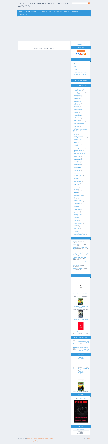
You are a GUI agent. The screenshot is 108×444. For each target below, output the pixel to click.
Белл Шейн (76, 225)
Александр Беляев (77, 139)
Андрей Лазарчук (77, 156)
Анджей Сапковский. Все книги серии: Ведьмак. (81, 307)
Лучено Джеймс (77, 197)
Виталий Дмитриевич (78, 159)
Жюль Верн (76, 145)
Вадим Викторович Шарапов (79, 153)
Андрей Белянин (77, 120)
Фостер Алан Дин (77, 209)
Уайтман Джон (76, 206)
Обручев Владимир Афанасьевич (80, 137)
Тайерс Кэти (76, 204)
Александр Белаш (77, 161)
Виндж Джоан (76, 173)
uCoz (89, 438)
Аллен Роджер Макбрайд (78, 179)
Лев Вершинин (76, 165)
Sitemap (26, 439)
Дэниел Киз (76, 231)
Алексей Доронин (77, 95)
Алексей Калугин (77, 96)
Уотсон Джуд (76, 208)
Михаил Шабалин (77, 158)
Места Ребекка (77, 212)
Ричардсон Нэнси (77, 214)
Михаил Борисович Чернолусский (80, 140)
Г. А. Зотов (76, 124)
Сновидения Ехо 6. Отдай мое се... (79, 350)
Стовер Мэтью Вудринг (78, 201)
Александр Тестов (77, 115)
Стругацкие (76, 134)
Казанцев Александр (78, 136)
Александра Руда (77, 118)
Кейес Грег (76, 192)
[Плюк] (81, 422)
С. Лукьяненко (76, 128)
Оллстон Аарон (77, 198)
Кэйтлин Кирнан (77, 162)
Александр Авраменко (78, 150)
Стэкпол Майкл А (77, 203)
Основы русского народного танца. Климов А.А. (80, 332)
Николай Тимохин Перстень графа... (80, 347)
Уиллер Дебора (77, 222)
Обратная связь (37, 438)
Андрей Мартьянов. (77, 101)
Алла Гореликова (77, 170)
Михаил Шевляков (77, 167)
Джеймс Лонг (76, 110)
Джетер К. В (76, 187)
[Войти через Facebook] (79, 54)
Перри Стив (76, 178)
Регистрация (79, 44)
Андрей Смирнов (77, 117)
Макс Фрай (86, 349)
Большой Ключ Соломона (77, 268)
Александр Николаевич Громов (80, 89)
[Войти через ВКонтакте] (76, 54)
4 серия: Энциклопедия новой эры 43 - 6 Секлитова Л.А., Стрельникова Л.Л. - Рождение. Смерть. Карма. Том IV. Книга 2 (81, 293)
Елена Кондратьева (77, 229)
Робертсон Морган (77, 133)
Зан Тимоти (76, 189)
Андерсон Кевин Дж (77, 181)
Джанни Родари (77, 147)
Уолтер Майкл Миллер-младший (80, 234)
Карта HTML (22, 439)
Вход (83, 44)
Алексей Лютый (77, 98)
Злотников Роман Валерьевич (79, 148)
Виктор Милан (76, 107)
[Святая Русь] (81, 398)
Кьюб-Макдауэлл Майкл (78, 195)
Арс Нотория (75, 241)
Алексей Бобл (76, 93)
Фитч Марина (76, 217)
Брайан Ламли (76, 106)
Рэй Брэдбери (76, 176)
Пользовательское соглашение (24, 440)
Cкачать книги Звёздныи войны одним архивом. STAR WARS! (80, 261)
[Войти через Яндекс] (81, 54)
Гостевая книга (30, 438)
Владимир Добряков (78, 109)
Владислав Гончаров (78, 154)
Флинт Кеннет (76, 220)
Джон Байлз (76, 112)
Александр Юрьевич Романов (79, 92)
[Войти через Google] (83, 54)
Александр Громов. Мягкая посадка (81, 319)
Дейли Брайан (76, 184)
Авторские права (32, 439)
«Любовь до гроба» (76, 343)
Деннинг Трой (76, 186)
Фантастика (28, 42)
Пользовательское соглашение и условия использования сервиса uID (34, 441)
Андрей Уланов (77, 104)
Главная (20, 42)
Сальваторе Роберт (77, 200)
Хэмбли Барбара (77, 211)
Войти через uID (81, 51)
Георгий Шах (76, 142)
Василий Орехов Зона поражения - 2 (79, 251)
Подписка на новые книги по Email (46, 438)
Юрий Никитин (76, 151)
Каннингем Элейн (77, 190)
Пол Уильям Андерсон (78, 175)
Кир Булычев (76, 226)
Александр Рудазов (77, 90)
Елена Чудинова (77, 228)
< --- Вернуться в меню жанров (25, 43)
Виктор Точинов (77, 172)
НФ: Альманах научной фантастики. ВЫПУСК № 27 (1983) (80, 130)
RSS (18, 439)
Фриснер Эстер (77, 215)
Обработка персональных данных (36, 440)
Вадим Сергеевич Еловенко (79, 121)
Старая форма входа (81, 56)
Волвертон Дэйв (77, 183)
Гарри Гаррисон (77, 126)
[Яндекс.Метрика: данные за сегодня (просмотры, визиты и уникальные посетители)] (80, 429)
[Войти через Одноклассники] (85, 54)
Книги (24, 42)
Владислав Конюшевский (79, 123)
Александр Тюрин (77, 164)
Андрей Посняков (77, 103)
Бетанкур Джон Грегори (78, 223)
